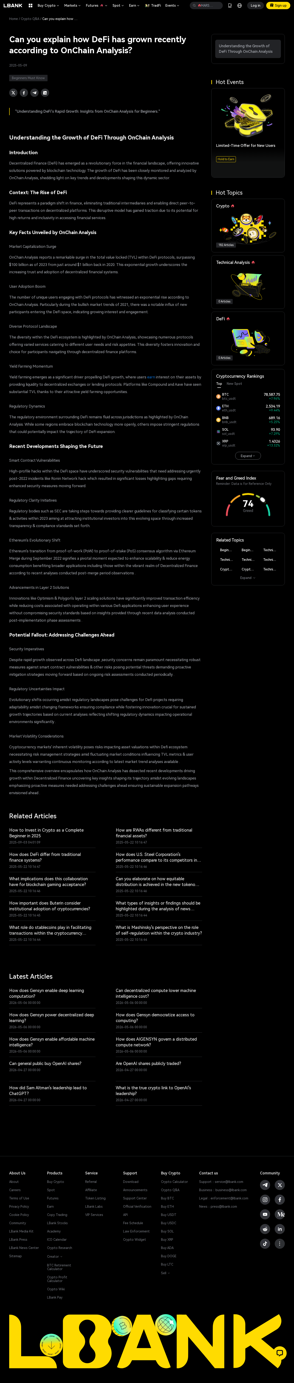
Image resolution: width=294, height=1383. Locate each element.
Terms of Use (19, 1198)
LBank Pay (54, 1297)
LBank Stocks (57, 1223)
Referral (91, 1182)
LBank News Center (24, 1248)
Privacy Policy (19, 1206)
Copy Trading (57, 1215)
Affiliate (91, 1190)
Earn (134, 5)
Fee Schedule (133, 1223)
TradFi (156, 5)
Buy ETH (167, 1206)
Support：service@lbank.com (221, 1182)
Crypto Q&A (30, 19)
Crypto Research (59, 1248)
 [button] (217, 5)
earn (151, 377)
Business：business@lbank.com (223, 1190)
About (14, 1182)
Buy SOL (167, 1231)
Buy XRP (167, 1239)
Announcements (135, 1190)
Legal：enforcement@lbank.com (223, 1198)
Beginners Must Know (228, 550)
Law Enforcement (136, 1231)
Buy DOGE (168, 1256)
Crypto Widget (134, 1239)
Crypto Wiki (56, 1289)
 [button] (194, 5)
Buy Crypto (49, 5)
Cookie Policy (19, 1215)
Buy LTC (167, 1264)
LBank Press (18, 1239)
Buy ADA (167, 1248)
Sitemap (15, 1256)
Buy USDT (168, 1215)
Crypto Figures (228, 569)
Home (13, 19)
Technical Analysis (271, 550)
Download (131, 1182)
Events (172, 5)
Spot (118, 5)
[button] (280, 1353)
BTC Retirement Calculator (59, 1267)
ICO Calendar (57, 1239)
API (125, 1215)
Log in (255, 5)
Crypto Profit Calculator (57, 1279)
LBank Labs (94, 1206)
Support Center (135, 1198)
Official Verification (137, 1206)
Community (17, 1223)
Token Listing (95, 1198)
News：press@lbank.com (218, 1206)
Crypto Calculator (174, 1182)
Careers (15, 1190)
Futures (97, 5)
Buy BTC (167, 1198)
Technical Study (271, 569)
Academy (54, 1231)
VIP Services (94, 1215)
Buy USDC (168, 1223)
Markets (72, 5)
